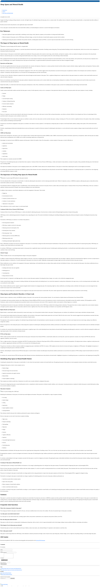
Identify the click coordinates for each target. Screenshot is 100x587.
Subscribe (12, 578)
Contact (27, 585)
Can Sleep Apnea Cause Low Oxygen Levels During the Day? (10, 568)
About (24, 585)
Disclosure (9, 585)
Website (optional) (3, 552)
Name (1, 549)
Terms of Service (15, 585)
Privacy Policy (20, 585)
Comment (2, 557)
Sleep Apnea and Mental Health (7, 13)
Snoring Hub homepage (40, 540)
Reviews (94, 2)
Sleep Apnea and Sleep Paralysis (5, 572)
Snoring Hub (91, 2)
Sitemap (30, 585)
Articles (98, 2)
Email (1, 550)
